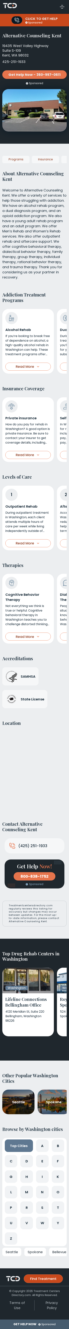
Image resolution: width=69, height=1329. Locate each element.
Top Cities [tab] (19, 1145)
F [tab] (58, 1161)
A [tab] (42, 1145)
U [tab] (11, 1223)
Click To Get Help (41, 18)
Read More (25, 366)
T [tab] (58, 1207)
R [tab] (27, 1207)
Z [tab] (11, 1238)
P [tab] (11, 1207)
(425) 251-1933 (32, 845)
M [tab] (26, 1192)
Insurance (45, 159)
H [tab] (26, 1176)
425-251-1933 (13, 61)
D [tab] (26, 1161)
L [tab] (11, 1192)
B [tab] (58, 1145)
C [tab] (11, 1161)
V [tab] (26, 1223)
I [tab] (42, 1176)
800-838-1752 (34, 876)
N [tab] (42, 1192)
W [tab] (42, 1223)
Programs (15, 159)
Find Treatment (43, 1278)
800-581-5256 (17, 20)
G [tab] (11, 1176)
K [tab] (58, 1176)
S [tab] (42, 1207)
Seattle (12, 1252)
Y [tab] (58, 1223)
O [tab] (58, 1192)
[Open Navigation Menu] (62, 7)
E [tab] (42, 1161)
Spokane (35, 1252)
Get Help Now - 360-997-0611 (34, 74)
